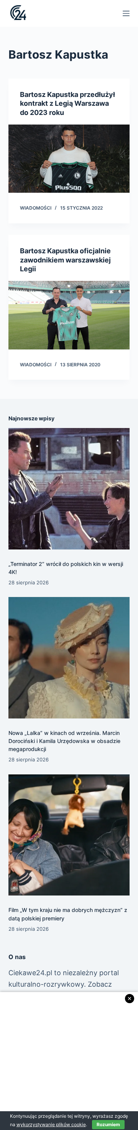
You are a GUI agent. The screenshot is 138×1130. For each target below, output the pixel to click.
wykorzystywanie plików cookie (51, 1124)
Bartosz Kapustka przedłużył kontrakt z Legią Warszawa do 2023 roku (67, 103)
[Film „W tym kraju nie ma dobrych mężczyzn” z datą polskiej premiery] (69, 835)
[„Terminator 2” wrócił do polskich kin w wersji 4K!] (69, 488)
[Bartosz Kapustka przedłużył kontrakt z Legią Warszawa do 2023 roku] (69, 159)
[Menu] (126, 13)
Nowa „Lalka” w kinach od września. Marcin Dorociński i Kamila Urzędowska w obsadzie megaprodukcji (64, 741)
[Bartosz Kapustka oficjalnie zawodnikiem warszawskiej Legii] (69, 315)
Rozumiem (108, 1124)
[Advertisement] (69, 1061)
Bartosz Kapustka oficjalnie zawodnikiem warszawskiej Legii (65, 260)
